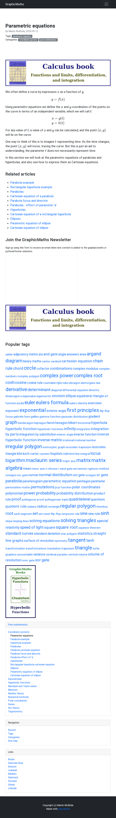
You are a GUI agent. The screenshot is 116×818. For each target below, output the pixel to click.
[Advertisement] (60, 52)
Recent (12, 730)
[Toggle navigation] (106, 4)
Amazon (12, 766)
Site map (13, 740)
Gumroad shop (15, 763)
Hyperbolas (18, 209)
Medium (12, 773)
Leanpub (12, 770)
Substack (13, 777)
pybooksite (64, 808)
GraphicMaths (14, 4)
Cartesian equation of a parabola (31, 196)
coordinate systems (28, 40)
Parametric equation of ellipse (30, 223)
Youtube (12, 781)
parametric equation (22, 36)
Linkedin (12, 788)
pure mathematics (48, 40)
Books (11, 759)
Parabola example (22, 182)
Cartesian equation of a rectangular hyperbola (40, 214)
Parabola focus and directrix (29, 200)
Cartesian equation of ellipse (29, 228)
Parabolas (17, 191)
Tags (10, 733)
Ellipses (15, 219)
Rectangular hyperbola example (31, 187)
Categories (14, 737)
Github (11, 784)
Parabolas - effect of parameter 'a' (33, 205)
